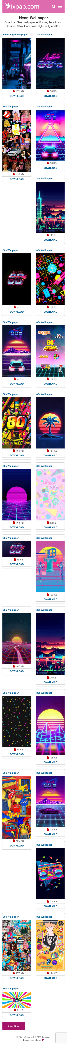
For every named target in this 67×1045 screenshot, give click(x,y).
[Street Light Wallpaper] (16, 63)
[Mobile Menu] (60, 6)
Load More (13, 1026)
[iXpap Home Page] (22, 6)
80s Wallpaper (44, 34)
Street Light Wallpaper (15, 34)
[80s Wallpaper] (50, 63)
